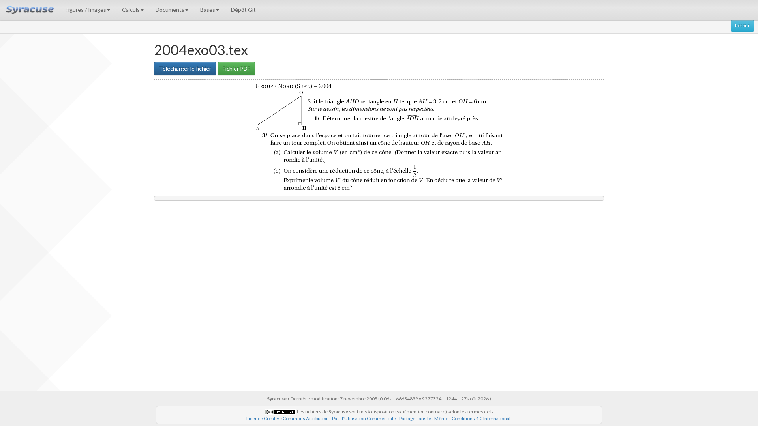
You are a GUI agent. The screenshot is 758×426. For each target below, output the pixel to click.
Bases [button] (207, 9)
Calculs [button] (131, 9)
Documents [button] (170, 9)
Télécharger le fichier (185, 68)
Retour (742, 25)
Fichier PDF (236, 68)
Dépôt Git (243, 9)
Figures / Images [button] (86, 9)
